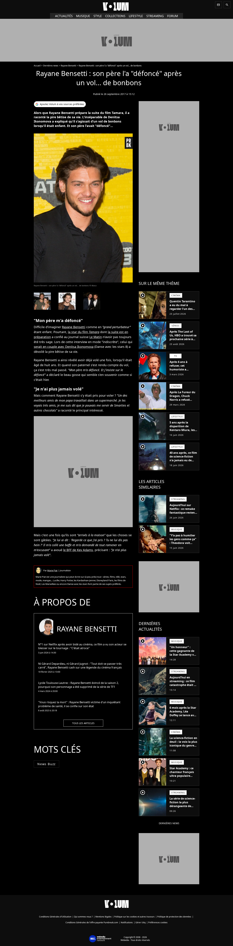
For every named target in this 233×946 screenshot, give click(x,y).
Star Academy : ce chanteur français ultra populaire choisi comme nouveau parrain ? (182, 775)
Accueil (37, 65)
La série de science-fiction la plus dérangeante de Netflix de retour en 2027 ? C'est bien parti (183, 808)
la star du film (83, 332)
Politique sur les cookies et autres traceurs (134, 916)
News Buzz (46, 764)
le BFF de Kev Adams (78, 550)
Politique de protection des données (174, 916)
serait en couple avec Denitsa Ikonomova (63, 347)
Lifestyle (136, 16)
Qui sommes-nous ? (83, 916)
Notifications (127, 922)
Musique (83, 16)
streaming (155, 16)
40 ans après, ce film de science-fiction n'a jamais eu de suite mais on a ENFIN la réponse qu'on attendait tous (183, 464)
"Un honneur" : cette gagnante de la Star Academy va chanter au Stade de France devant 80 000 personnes (183, 656)
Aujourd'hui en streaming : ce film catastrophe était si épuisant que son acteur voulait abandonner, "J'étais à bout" (183, 688)
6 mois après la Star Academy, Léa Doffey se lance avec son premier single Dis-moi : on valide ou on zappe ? (183, 717)
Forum (172, 16)
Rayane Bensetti (68, 65)
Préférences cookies (158, 922)
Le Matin (95, 337)
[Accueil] (116, 6)
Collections (115, 16)
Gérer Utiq (140, 922)
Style (97, 16)
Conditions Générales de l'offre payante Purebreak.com (91, 922)
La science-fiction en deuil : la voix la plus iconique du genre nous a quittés (183, 743)
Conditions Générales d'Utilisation (55, 916)
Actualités (64, 16)
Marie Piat (52, 570)
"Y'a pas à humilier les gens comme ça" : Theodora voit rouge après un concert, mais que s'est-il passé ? (183, 544)
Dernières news (50, 65)
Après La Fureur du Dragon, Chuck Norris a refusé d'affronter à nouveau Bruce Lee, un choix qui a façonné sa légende (183, 403)
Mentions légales (103, 916)
